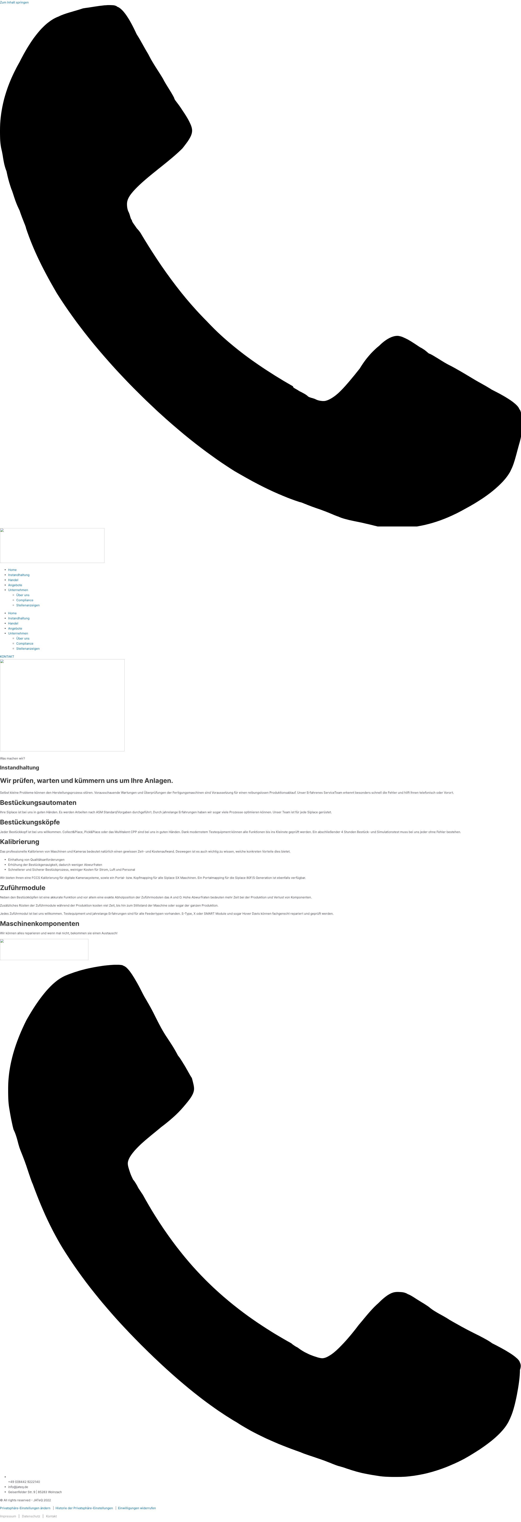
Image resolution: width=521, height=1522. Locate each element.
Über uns (23, 595)
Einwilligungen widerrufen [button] (137, 1508)
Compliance (24, 600)
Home (12, 570)
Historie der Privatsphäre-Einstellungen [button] (84, 1508)
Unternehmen (18, 590)
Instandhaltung (19, 575)
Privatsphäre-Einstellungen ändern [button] (25, 1508)
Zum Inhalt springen (14, 2)
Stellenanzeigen (28, 605)
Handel (13, 580)
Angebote (15, 585)
